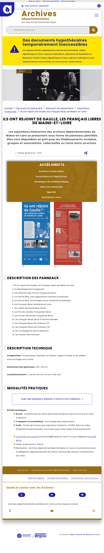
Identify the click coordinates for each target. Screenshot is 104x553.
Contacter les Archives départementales (50, 470)
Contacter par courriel (27, 436)
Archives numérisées (51, 171)
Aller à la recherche (51, 1)
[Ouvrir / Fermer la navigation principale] (96, 15)
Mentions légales (36, 478)
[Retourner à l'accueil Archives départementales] (55, 15)
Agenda (51, 192)
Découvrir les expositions (59, 108)
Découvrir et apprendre (29, 108)
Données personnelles (57, 478)
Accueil (8, 108)
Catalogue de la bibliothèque (51, 181)
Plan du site (22, 470)
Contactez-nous (51, 197)
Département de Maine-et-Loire (85, 534)
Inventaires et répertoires (51, 176)
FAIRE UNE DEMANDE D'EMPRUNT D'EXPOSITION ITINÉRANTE (51, 399)
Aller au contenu (68, 1)
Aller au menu (35, 1)
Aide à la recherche (51, 186)
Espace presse (80, 470)
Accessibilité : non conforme (84, 478)
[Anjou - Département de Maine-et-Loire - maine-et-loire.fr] (7, 9)
